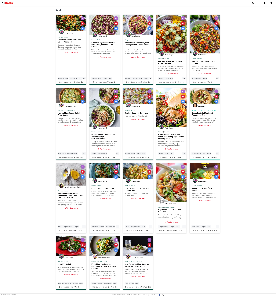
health (209, 153)
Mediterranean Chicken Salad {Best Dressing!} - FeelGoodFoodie (103, 136)
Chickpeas (95, 226)
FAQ (144, 295)
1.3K (172, 82)
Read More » (71, 23)
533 (105, 82)
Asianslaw (128, 78)
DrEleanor (201, 106)
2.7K (172, 230)
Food (59, 226)
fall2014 (94, 283)
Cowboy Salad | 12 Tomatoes (136, 113)
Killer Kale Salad (64, 264)
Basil (193, 226)
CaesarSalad (62, 153)
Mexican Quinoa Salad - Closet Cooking (204, 62)
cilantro (167, 153)
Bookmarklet (121, 295)
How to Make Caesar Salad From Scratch (69, 114)
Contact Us (154, 295)
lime (172, 153)
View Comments (72, 52)
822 (72, 157)
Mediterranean (102, 153)
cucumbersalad (196, 153)
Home (114, 295)
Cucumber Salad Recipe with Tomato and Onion (203, 114)
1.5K (139, 82)
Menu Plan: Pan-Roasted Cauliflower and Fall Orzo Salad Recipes (103, 266)
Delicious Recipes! (169, 207)
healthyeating (73, 78)
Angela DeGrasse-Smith (73, 187)
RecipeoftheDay (72, 153)
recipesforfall (108, 283)
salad (110, 78)
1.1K (139, 287)
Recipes (60, 37)
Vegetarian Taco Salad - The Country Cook (169, 211)
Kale (59, 283)
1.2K (105, 230)
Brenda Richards (170, 203)
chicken (161, 78)
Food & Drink (196, 110)
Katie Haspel (69, 33)
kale (80, 78)
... (84, 78)
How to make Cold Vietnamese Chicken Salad (137, 189)
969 (106, 157)
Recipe (102, 226)
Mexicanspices (196, 78)
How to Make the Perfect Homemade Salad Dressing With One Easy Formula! (71, 196)
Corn (197, 226)
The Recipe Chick (70, 106)
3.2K (206, 157)
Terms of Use (137, 295)
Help (148, 295)
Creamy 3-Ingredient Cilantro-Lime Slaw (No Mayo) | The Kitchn (103, 45)
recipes (105, 78)
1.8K (206, 230)
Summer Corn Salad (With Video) (202, 189)
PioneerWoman (66, 283)
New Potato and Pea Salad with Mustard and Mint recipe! (137, 265)
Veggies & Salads (69, 110)
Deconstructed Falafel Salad (102, 188)
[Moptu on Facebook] (159, 294)
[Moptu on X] (163, 294)
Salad (143, 226)
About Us (129, 295)
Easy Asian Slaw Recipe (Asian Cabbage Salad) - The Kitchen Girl (137, 45)
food (204, 153)
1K (206, 82)
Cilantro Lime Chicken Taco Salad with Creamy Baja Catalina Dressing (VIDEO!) (171, 136)
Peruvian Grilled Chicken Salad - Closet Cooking (170, 62)
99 (72, 82)
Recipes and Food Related (208, 110)
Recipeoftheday (63, 78)
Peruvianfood (169, 78)
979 (72, 230)
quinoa (205, 78)
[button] (253, 3)
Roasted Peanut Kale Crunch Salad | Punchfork (69, 41)
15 (150, 287)
